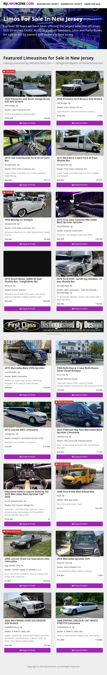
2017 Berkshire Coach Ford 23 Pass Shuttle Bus (77, 159)
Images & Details (28, 123)
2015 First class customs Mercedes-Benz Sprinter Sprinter (77, 221)
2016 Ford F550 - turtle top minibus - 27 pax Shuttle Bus (79, 280)
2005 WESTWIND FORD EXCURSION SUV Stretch (25, 622)
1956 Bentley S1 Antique (19, 219)
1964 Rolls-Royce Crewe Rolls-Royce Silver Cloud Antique (77, 369)
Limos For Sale (92, 4)
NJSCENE (18, 3)
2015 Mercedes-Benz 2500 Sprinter (25, 368)
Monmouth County (71, 4)
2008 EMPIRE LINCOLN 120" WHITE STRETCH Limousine (77, 622)
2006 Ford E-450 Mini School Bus (75, 491)
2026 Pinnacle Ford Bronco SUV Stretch (79, 99)
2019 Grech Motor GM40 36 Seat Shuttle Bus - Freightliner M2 (23, 280)
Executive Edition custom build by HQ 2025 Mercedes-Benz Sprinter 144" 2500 (27, 494)
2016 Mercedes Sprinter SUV (73, 558)
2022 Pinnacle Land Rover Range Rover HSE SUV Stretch (27, 100)
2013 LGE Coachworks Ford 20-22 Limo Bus (27, 159)
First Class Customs (53, 334)
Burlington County (48, 4)
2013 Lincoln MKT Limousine (21, 429)
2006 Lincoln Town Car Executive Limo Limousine (27, 560)
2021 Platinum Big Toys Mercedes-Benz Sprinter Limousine (79, 431)
